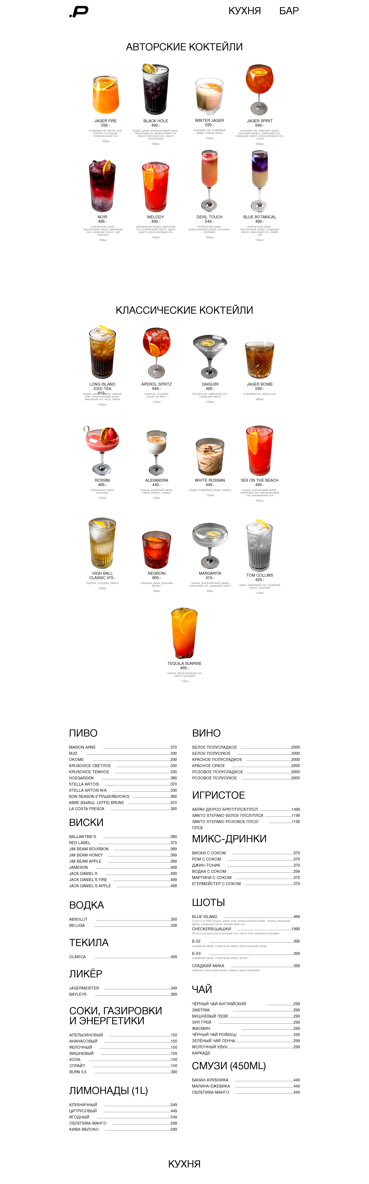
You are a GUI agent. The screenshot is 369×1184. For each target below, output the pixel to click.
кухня (245, 11)
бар (289, 11)
